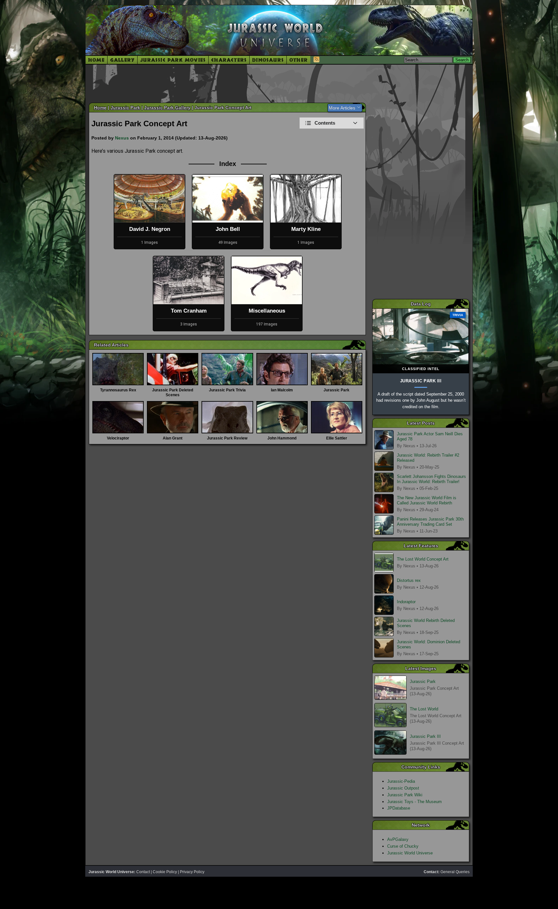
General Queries (455, 872)
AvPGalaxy (397, 839)
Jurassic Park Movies (173, 59)
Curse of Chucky (402, 846)
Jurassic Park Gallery (167, 107)
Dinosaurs (268, 59)
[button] (332, 123)
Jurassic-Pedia (401, 781)
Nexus (122, 137)
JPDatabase (398, 808)
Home (96, 59)
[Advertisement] (279, 83)
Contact (143, 872)
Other (298, 59)
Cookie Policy (165, 872)
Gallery (122, 59)
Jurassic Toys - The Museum (414, 801)
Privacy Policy (192, 872)
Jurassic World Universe (410, 853)
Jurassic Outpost (403, 788)
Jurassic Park (125, 107)
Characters (229, 59)
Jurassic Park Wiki (404, 794)
